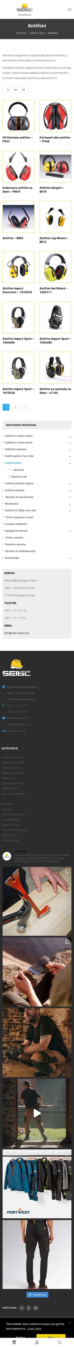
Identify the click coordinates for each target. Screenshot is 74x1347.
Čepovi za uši (19, 477)
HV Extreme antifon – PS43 (18, 139)
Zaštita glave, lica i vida (19, 456)
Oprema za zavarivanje (19, 497)
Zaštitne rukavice (16, 449)
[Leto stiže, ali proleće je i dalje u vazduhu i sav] (37, 972)
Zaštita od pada (14, 490)
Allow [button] (51, 1337)
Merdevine (11, 504)
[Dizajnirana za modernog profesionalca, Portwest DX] (37, 1183)
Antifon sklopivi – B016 (52, 189)
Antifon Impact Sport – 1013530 (18, 391)
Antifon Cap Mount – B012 (54, 240)
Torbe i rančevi (14, 538)
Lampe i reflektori (16, 524)
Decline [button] (20, 1337)
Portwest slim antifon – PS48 (55, 139)
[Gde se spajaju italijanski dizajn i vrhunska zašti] (37, 1254)
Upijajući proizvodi (16, 531)
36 (23, 89)
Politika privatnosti (16, 731)
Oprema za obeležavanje (20, 551)
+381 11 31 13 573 (17, 711)
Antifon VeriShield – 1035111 (54, 290)
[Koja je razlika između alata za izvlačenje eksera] (37, 901)
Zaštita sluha (37, 33)
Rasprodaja (12, 558)
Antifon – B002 (13, 238)
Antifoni (19, 470)
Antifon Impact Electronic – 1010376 (17, 290)
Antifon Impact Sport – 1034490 (55, 340)
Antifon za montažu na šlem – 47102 (55, 391)
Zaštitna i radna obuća (19, 442)
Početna (21, 33)
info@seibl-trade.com (16, 633)
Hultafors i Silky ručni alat (20, 510)
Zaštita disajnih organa (19, 483)
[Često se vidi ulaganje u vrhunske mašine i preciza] (37, 1113)
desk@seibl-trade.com (19, 724)
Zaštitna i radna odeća (19, 436)
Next (24, 407)
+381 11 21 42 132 (17, 705)
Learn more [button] (34, 1328)
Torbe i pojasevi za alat (19, 517)
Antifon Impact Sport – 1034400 (18, 340)
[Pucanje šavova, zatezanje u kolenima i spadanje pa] (37, 1042)
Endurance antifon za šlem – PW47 (17, 189)
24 (15, 89)
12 (7, 89)
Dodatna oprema (15, 544)
